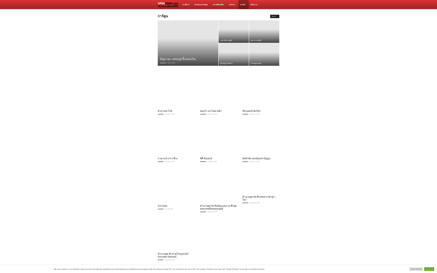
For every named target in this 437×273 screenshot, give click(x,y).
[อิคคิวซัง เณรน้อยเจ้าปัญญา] (260, 137)
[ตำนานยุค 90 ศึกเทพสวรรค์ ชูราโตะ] (260, 180)
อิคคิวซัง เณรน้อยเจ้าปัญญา (256, 158)
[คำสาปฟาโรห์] (176, 89)
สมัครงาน (253, 4)
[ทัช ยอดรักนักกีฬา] (260, 89)
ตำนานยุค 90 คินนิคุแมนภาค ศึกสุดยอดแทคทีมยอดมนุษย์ (218, 207)
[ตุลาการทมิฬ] (264, 35)
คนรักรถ (232, 4)
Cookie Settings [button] (416, 269)
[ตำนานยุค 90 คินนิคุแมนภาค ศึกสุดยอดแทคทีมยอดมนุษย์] (218, 184)
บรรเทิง (242, 4)
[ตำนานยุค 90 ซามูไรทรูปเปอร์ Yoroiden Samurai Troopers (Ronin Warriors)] (176, 233)
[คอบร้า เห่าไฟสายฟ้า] (218, 89)
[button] (276, 5)
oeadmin (163, 63)
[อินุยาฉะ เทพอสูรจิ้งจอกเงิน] (188, 50)
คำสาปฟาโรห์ (165, 111)
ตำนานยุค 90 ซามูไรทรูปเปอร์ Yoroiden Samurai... (173, 255)
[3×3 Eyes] (176, 184)
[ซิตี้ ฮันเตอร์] (218, 137)
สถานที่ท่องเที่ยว (218, 4)
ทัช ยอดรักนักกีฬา (251, 111)
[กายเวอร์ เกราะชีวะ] (176, 137)
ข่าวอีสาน (185, 4)
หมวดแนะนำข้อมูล (201, 4)
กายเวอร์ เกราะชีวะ (168, 158)
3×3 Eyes (162, 205)
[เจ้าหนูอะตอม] (264, 58)
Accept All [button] (429, 269)
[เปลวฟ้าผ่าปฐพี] (234, 35)
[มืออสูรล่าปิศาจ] (234, 58)
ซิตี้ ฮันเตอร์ (206, 158)
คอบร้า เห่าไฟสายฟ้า (211, 111)
